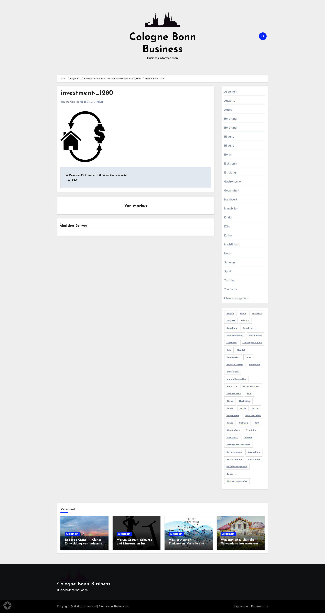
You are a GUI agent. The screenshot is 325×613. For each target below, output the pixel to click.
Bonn (227, 154)
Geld (228, 350)
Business (257, 313)
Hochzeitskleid (234, 364)
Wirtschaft (254, 459)
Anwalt (230, 313)
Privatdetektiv (253, 415)
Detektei (248, 328)
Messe (230, 408)
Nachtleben (231, 244)
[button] (7, 605)
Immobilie (254, 364)
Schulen (229, 262)
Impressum (241, 606)
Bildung (229, 136)
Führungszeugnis (252, 342)
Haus (248, 357)
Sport (227, 271)
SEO (256, 423)
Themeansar (121, 606)
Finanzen (231, 342)
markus (70, 102)
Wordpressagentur (236, 466)
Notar (228, 253)
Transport (232, 437)
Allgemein (230, 91)
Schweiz (243, 423)
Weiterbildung (234, 459)
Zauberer (231, 474)
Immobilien (231, 208)
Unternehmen (234, 452)
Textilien (229, 280)
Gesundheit (232, 190)
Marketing (244, 401)
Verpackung (254, 452)
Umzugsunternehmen (238, 445)
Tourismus (231, 289)
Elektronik (230, 163)
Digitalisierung (234, 335)
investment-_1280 (86, 93)
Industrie (231, 386)
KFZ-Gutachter (251, 386)
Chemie (245, 321)
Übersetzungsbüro (236, 298)
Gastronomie (232, 181)
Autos (228, 109)
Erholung (230, 172)
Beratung (230, 118)
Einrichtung (255, 335)
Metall (243, 408)
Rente (229, 423)
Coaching (231, 328)
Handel (241, 350)
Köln (227, 226)
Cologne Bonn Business (83, 584)
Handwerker (233, 357)
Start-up (251, 430)
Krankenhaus (233, 393)
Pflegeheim (232, 415)
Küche (229, 401)
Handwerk (230, 199)
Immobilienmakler (236, 379)
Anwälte (229, 100)
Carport (230, 321)
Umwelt (248, 437)
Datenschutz (259, 606)
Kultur (228, 235)
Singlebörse (233, 430)
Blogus (103, 606)
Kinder (228, 217)
